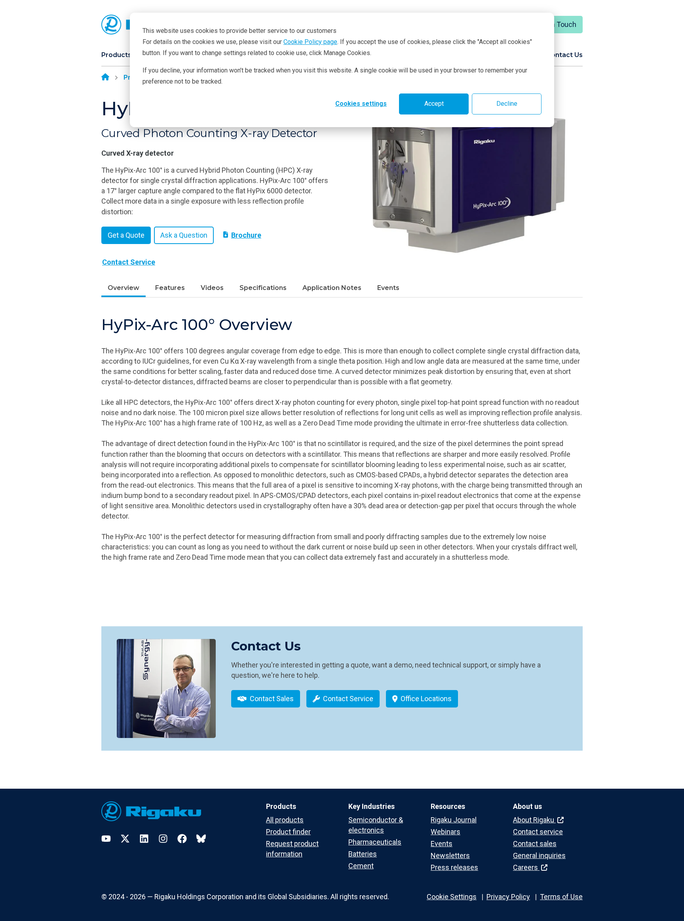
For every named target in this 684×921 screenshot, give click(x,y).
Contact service (538, 832)
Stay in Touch (555, 24)
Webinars (445, 832)
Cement (361, 866)
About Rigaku (534, 820)
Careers (526, 867)
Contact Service (128, 262)
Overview (123, 288)
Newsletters (450, 855)
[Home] (105, 78)
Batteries (362, 854)
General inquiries (539, 855)
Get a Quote (126, 235)
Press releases (454, 867)
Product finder (288, 832)
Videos (212, 288)
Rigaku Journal (454, 820)
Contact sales (535, 843)
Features (170, 288)
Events (388, 288)
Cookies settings (361, 103)
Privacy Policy (508, 896)
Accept (434, 103)
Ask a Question (183, 235)
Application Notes (331, 288)
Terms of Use (561, 896)
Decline (506, 103)
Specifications (263, 288)
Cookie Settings (452, 896)
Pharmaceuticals (374, 842)
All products (285, 820)
